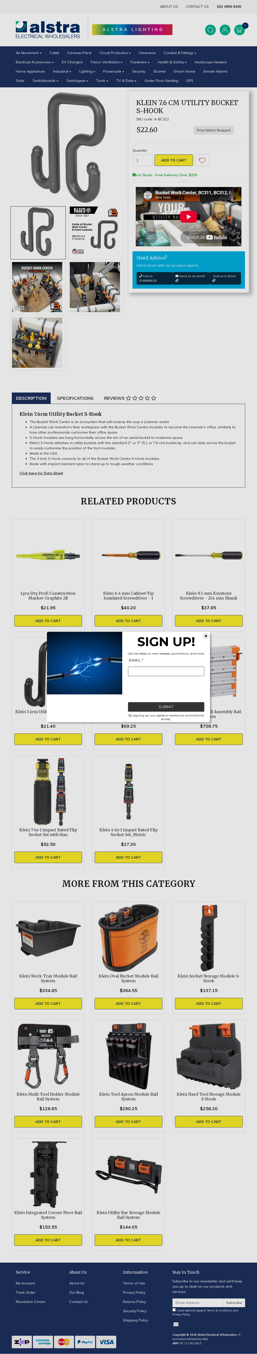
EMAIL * (136, 660)
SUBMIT (166, 707)
